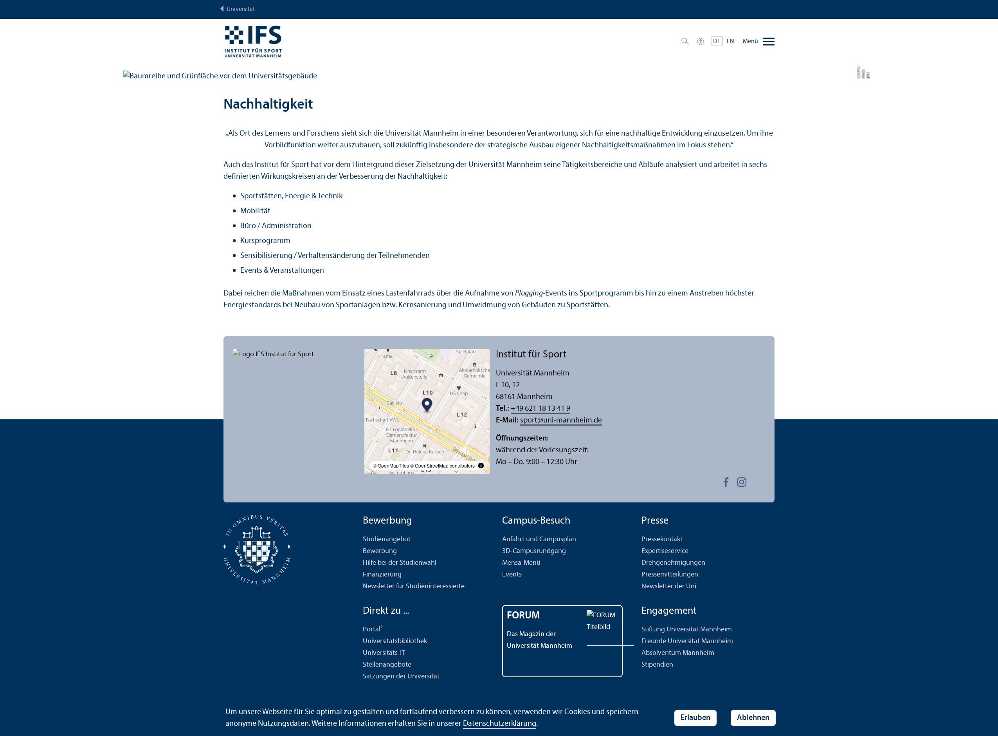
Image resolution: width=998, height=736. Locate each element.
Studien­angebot (387, 539)
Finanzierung (382, 574)
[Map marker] (427, 406)
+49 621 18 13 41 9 (540, 409)
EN (730, 41)
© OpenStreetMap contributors (442, 465)
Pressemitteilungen (669, 574)
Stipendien (657, 665)
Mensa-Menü (521, 563)
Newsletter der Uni (668, 586)
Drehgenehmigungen (673, 563)
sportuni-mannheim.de (561, 420)
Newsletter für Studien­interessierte (414, 586)
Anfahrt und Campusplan (539, 539)
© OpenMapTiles (391, 465)
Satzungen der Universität (401, 676)
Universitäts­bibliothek (395, 641)
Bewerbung (380, 551)
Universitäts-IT (384, 653)
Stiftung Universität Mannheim (686, 629)
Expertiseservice (664, 551)
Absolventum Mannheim (677, 653)
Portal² (373, 629)
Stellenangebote (387, 665)
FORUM (523, 616)
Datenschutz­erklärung (499, 724)
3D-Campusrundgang (534, 551)
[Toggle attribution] (481, 465)
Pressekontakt (662, 539)
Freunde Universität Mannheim (687, 641)
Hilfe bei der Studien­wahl (399, 563)
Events (512, 574)
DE (717, 41)
